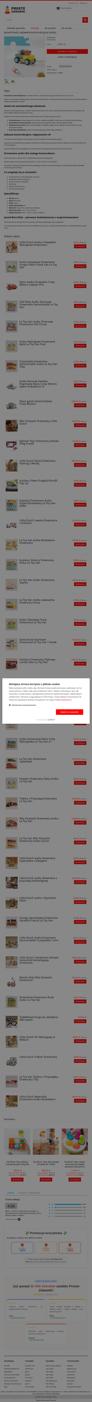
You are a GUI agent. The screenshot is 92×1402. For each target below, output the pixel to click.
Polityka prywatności (63, 700)
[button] (22, 705)
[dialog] (46, 701)
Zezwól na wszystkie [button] (69, 712)
